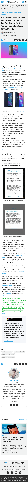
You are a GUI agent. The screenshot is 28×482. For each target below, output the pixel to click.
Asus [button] (15, 12)
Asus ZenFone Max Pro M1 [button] (7, 351)
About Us (5, 466)
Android (5, 435)
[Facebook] (8, 472)
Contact (4, 469)
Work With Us (21, 466)
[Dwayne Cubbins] (14, 373)
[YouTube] (16, 472)
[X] (12, 472)
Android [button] (4, 12)
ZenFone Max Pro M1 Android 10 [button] (8, 354)
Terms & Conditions (21, 469)
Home (2, 5)
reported (21, 111)
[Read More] (14, 429)
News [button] (19, 12)
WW (21, 148)
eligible (9, 293)
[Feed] (20, 472)
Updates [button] (3, 14)
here (3, 295)
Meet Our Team (13, 466)
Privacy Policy (11, 469)
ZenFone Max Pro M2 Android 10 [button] (8, 357)
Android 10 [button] (10, 12)
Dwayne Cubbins (9, 32)
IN (3, 150)
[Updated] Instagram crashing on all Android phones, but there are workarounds (13, 439)
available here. (8, 341)
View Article (22, 419)
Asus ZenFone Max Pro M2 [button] (19, 351)
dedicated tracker (7, 285)
